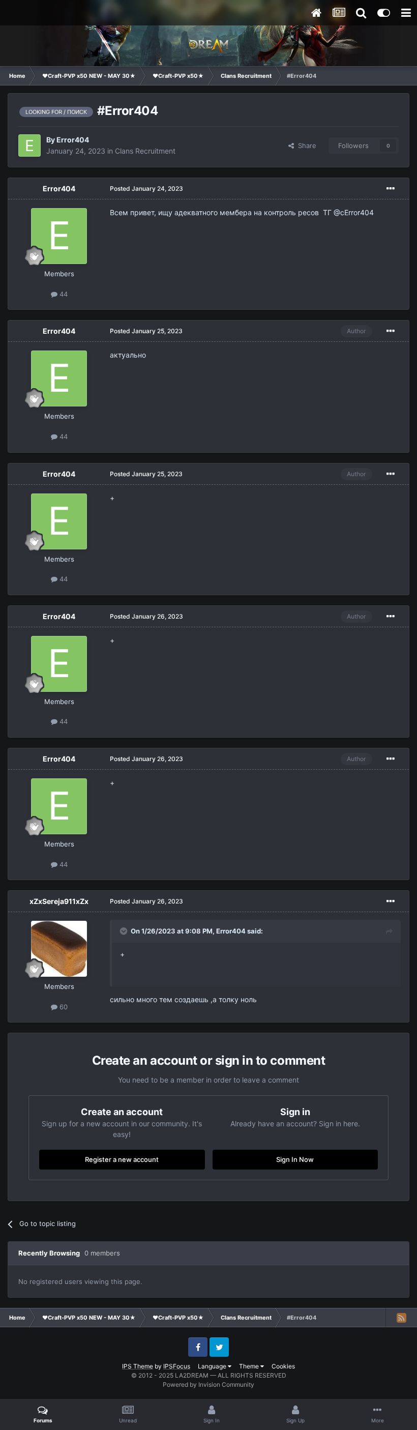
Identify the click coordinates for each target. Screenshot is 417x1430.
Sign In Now (295, 1159)
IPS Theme (137, 1366)
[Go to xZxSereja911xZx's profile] (59, 949)
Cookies (283, 1366)
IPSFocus (176, 1366)
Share (305, 145)
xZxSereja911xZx (58, 901)
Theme (249, 1366)
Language (213, 1366)
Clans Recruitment (145, 151)
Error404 (72, 139)
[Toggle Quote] (124, 931)
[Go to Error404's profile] (29, 145)
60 (62, 1007)
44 (62, 294)
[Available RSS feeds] (401, 1317)
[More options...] (390, 189)
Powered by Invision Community (208, 1384)
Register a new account (122, 1159)
